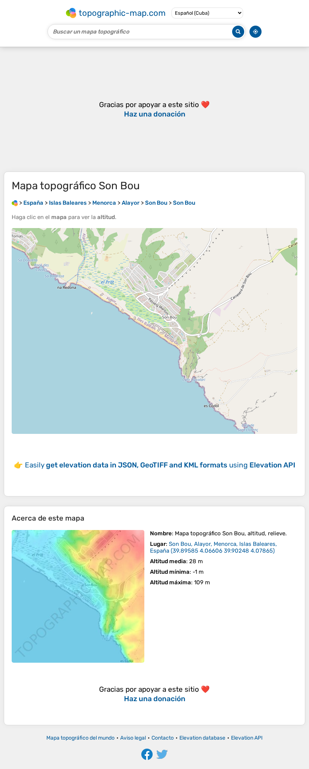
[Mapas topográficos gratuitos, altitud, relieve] (15, 202)
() (213, 547)
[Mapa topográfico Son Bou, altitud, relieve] (78, 596)
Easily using (160, 465)
